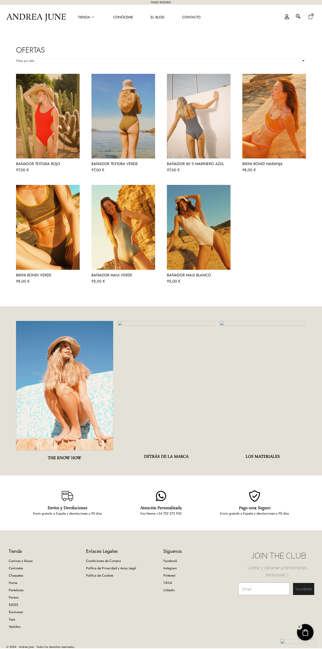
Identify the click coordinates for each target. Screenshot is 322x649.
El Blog (158, 17)
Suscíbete (303, 589)
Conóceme (123, 17)
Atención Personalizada (161, 508)
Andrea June (36, 17)
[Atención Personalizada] (161, 496)
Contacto (191, 17)
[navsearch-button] (298, 17)
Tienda (84, 17)
